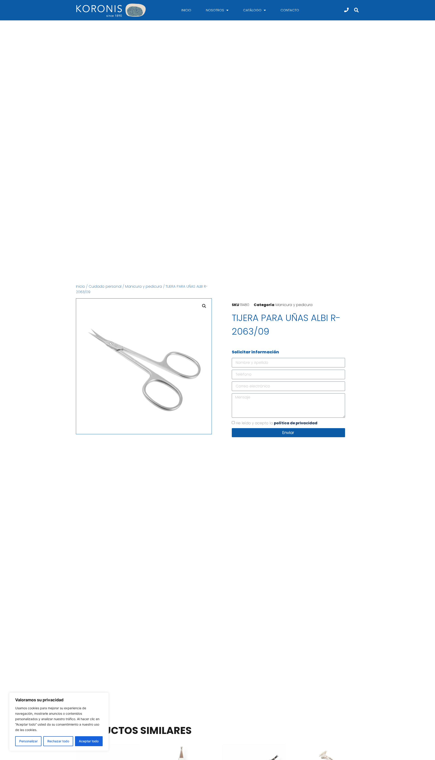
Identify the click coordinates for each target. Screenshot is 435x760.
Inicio (186, 10)
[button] (356, 10)
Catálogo (252, 10)
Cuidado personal (105, 286)
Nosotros (215, 10)
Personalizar (28, 741)
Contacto (289, 10)
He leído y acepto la (276, 423)
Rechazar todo (58, 741)
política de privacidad (295, 423)
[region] (59, 721)
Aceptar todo (89, 741)
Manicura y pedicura (143, 286)
